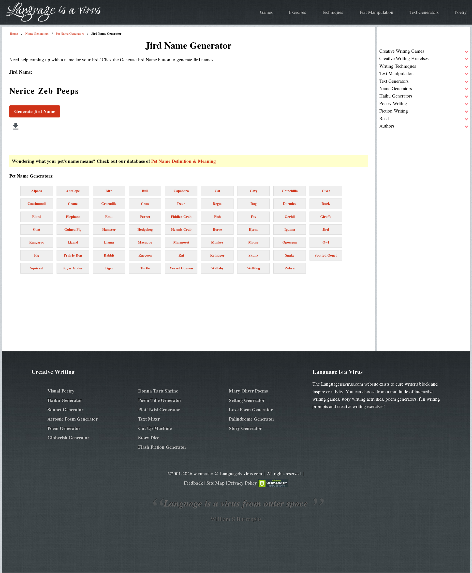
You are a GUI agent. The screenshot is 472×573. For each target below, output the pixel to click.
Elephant (73, 216)
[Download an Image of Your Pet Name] (15, 126)
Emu (109, 216)
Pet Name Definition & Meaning (183, 161)
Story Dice (148, 437)
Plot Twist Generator (159, 409)
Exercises (297, 12)
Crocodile (109, 203)
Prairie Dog (73, 255)
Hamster (109, 229)
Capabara (181, 190)
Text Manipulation (376, 12)
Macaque (145, 242)
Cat (217, 190)
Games (266, 12)
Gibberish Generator (68, 437)
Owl (326, 242)
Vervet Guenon (181, 268)
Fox (253, 216)
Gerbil (290, 216)
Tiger (109, 268)
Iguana (289, 229)
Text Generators (424, 12)
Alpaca (36, 190)
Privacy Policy (242, 482)
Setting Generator (247, 400)
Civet (326, 190)
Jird (326, 229)
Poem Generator (63, 428)
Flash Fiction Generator (162, 446)
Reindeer (217, 255)
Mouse (253, 242)
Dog (254, 203)
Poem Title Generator (159, 400)
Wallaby (217, 268)
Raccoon (145, 255)
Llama (109, 242)
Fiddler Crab (181, 216)
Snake (289, 255)
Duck (326, 203)
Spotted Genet (326, 255)
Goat (36, 229)
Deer (181, 203)
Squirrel (36, 268)
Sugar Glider (73, 268)
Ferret (145, 216)
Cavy (253, 190)
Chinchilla (290, 190)
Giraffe (325, 216)
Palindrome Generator (251, 418)
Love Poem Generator (251, 409)
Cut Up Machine (155, 428)
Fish (217, 216)
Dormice (289, 203)
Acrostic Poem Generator (72, 418)
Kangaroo (36, 242)
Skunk (253, 255)
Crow (145, 203)
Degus (217, 203)
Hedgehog (145, 229)
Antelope (73, 190)
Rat (181, 255)
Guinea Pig (72, 229)
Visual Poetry (60, 390)
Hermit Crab (181, 229)
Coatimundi (37, 203)
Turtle (145, 268)
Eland (36, 216)
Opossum (289, 242)
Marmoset (181, 242)
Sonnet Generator (65, 409)
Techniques (332, 12)
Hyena (253, 229)
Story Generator (245, 428)
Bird (109, 190)
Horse (217, 229)
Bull (145, 190)
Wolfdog (253, 268)
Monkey (217, 242)
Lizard (73, 242)
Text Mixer (149, 418)
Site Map (215, 482)
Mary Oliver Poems (248, 390)
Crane (73, 203)
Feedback (193, 482)
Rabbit (109, 255)
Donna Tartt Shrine (158, 390)
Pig (36, 255)
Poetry (461, 12)
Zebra (290, 268)
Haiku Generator (64, 400)
